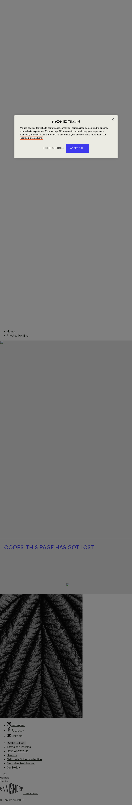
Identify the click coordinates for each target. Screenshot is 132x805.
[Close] (113, 119)
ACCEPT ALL (77, 148)
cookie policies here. (31, 138)
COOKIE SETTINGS (53, 148)
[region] (66, 136)
